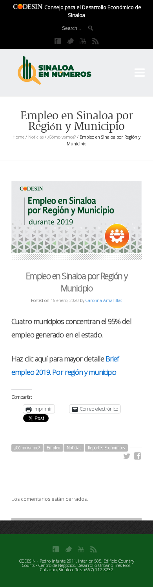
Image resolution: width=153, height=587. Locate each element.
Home (18, 137)
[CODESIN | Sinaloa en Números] (63, 71)
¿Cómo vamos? (61, 137)
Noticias (36, 137)
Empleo (53, 447)
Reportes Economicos (106, 447)
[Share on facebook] (138, 456)
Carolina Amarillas (104, 300)
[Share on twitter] (127, 456)
